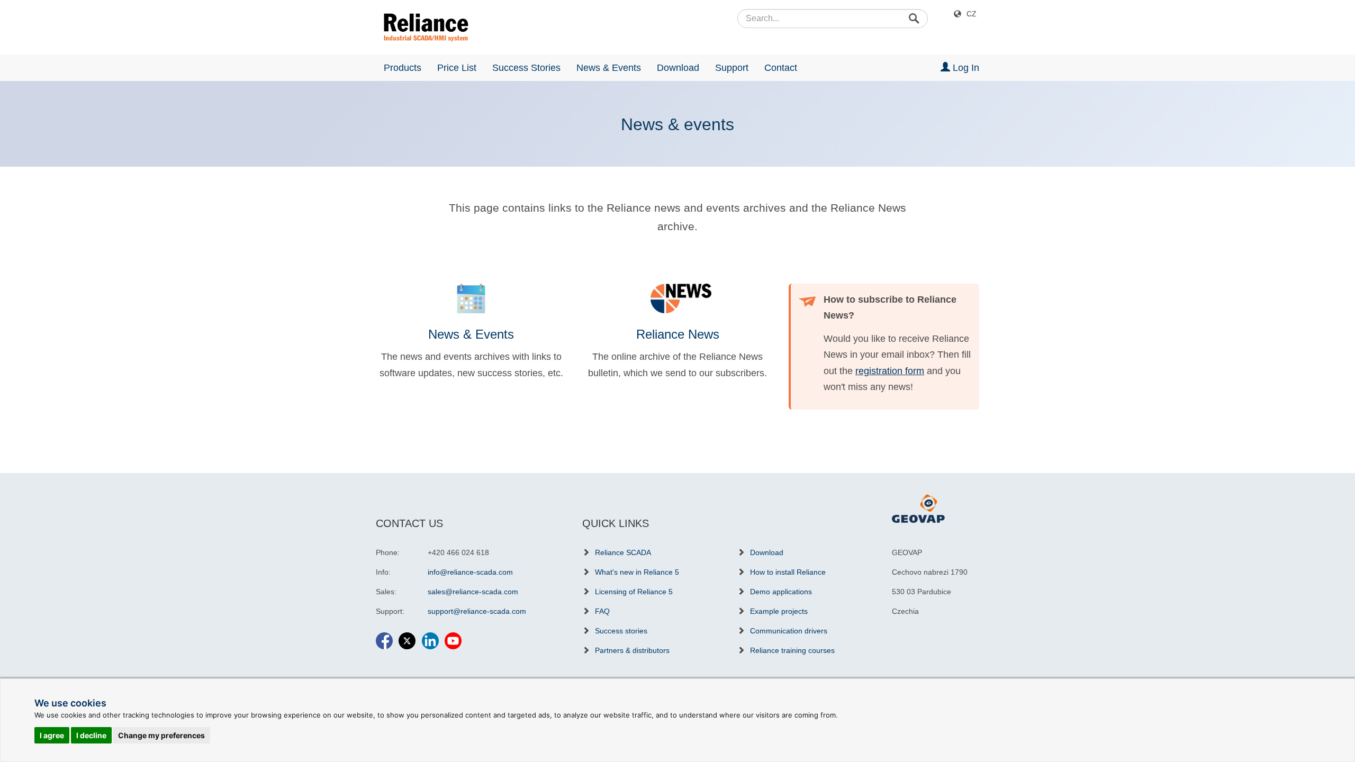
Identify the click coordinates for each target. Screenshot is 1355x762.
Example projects (779, 611)
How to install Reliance (788, 572)
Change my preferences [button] (161, 735)
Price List (456, 67)
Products (402, 67)
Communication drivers (788, 631)
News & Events (608, 67)
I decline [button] (91, 735)
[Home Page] (422, 27)
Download (678, 67)
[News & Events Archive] (471, 298)
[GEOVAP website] (918, 508)
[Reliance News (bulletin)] (677, 298)
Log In (964, 67)
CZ (971, 14)
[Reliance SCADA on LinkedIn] (430, 636)
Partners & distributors (632, 650)
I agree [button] (52, 735)
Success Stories (526, 67)
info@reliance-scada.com (470, 572)
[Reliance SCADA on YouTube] (453, 636)
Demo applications (781, 591)
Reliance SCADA (623, 552)
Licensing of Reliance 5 (634, 591)
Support (731, 67)
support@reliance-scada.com (477, 611)
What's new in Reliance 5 (637, 572)
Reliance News (677, 334)
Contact (780, 67)
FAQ (602, 611)
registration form (889, 371)
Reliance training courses (792, 650)
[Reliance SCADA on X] (407, 636)
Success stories (621, 631)
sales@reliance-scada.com (473, 591)
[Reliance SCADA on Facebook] (384, 636)
